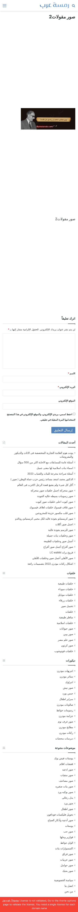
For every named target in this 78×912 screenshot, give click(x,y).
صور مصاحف (66, 780)
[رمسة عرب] (54, 5)
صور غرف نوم (65, 721)
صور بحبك (67, 870)
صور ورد (68, 803)
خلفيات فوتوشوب (63, 651)
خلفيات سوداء (65, 589)
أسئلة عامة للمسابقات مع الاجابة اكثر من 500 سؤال (45, 462)
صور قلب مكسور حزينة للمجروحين (54, 513)
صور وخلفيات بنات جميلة (60, 535)
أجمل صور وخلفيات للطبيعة (58, 541)
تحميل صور (67, 606)
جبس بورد (67, 693)
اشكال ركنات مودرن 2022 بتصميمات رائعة (50, 563)
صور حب (68, 831)
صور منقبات (66, 775)
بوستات (69, 825)
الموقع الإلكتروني (66, 400)
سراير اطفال (66, 699)
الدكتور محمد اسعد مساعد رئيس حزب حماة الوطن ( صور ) (42, 479)
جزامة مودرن (66, 716)
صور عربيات (66, 859)
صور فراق (67, 854)
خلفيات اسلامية (65, 623)
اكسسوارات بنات (64, 848)
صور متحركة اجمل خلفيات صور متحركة (52, 490)
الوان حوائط (66, 842)
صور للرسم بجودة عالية (60, 529)
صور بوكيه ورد (65, 792)
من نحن (69, 891)
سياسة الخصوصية (63, 880)
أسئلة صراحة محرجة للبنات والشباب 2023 (50, 473)
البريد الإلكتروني (66, 387)
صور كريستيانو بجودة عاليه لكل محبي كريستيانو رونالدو (44, 518)
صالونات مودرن (65, 704)
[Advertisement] (39, 67)
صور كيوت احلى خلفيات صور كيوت (54, 501)
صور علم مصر (65, 639)
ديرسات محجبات (64, 738)
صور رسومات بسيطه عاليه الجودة (55, 496)
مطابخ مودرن (66, 727)
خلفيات (69, 611)
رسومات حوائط (64, 710)
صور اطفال (67, 809)
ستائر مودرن (66, 676)
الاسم (71, 373)
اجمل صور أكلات (64, 524)
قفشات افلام (66, 763)
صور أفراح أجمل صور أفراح (58, 546)
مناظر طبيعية (66, 617)
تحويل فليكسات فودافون (60, 814)
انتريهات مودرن (65, 670)
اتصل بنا (69, 885)
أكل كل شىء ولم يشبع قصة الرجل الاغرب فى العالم (45, 484)
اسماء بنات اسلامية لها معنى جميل (55, 468)
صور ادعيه (67, 769)
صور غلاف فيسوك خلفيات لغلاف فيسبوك (51, 507)
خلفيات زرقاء (66, 600)
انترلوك (69, 682)
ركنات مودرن (66, 732)
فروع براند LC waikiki (61, 552)
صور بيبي (68, 634)
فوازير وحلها (66, 837)
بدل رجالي (67, 797)
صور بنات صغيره (64, 786)
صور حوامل (67, 865)
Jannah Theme (10, 900)
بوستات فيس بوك (63, 758)
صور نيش (68, 687)
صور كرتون (67, 645)
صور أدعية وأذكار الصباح (60, 820)
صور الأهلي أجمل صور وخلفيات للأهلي (52, 558)
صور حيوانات (66, 628)
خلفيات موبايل (65, 594)
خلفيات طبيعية (65, 583)
